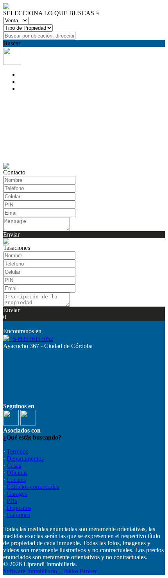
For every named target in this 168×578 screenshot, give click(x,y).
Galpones (18, 515)
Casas (14, 465)
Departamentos (25, 458)
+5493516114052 (31, 339)
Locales (16, 479)
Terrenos (17, 451)
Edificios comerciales (33, 486)
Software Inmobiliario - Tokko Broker (50, 571)
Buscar (11, 43)
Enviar (11, 234)
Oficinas (17, 472)
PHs (12, 500)
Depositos (19, 507)
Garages (17, 493)
